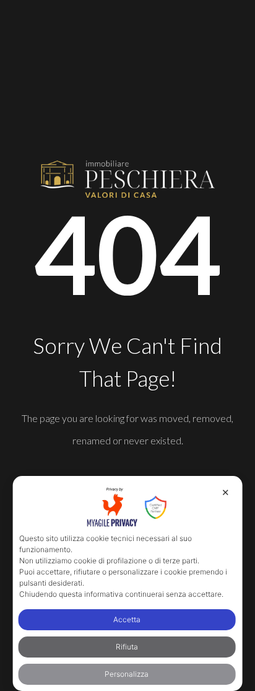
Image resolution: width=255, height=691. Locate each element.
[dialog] (128, 583)
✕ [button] (226, 492)
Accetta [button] (126, 619)
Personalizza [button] (127, 674)
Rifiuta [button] (127, 646)
